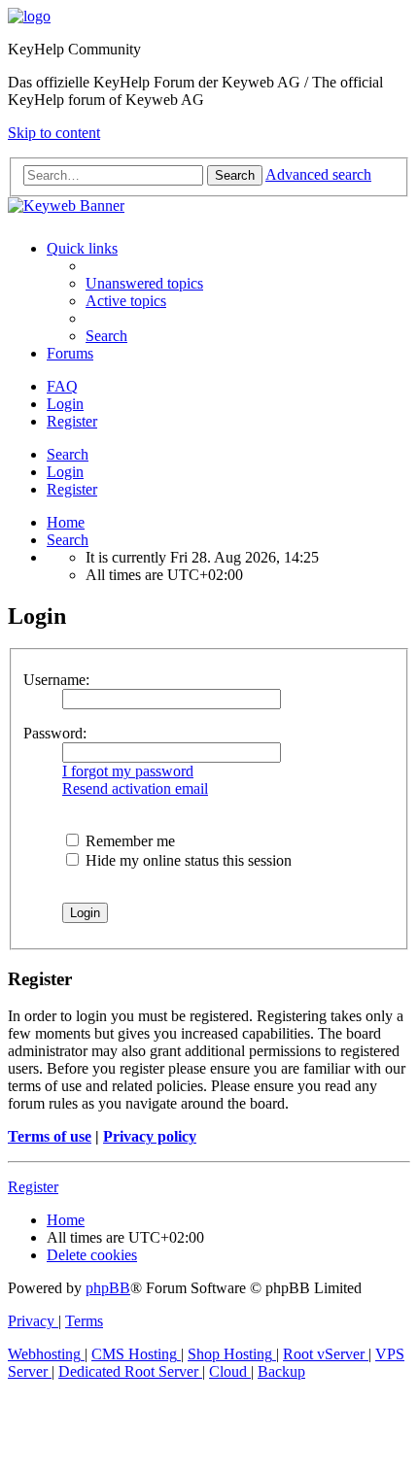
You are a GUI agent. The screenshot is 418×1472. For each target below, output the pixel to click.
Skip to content (54, 132)
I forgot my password (127, 771)
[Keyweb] (209, 206)
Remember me (128, 841)
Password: (55, 733)
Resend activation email (135, 788)
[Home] (29, 16)
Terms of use (49, 1136)
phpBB (108, 1288)
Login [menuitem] (65, 403)
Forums (70, 353)
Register (72, 489)
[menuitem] (144, 283)
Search (67, 454)
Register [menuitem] (72, 421)
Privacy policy (149, 1136)
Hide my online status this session (187, 860)
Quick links (82, 248)
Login (65, 471)
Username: (56, 679)
